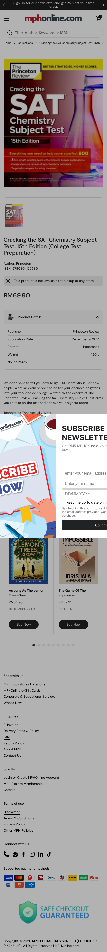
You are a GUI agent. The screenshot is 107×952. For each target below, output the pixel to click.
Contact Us (12, 755)
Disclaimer (12, 812)
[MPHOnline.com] (53, 19)
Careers (9, 790)
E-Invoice (11, 725)
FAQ (7, 737)
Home (7, 43)
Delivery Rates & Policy (21, 731)
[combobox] (53, 33)
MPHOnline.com (67, 946)
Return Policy (14, 743)
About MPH (12, 749)
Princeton (23, 263)
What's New (13, 703)
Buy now (24, 624)
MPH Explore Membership (23, 784)
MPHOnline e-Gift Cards (22, 690)
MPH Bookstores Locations (24, 684)
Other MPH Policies (18, 830)
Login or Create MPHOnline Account (31, 777)
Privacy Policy (14, 824)
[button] (98, 19)
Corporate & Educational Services (29, 696)
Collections (25, 43)
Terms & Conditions (19, 818)
